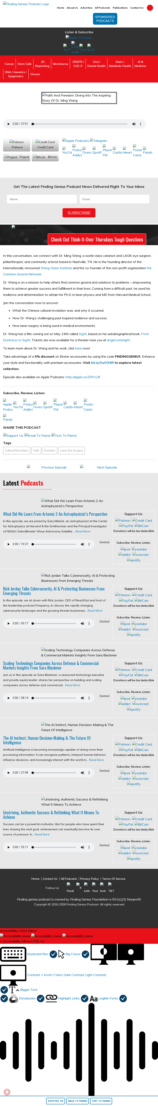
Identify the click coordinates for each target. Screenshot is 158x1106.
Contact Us (137, 7)
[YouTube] (67, 48)
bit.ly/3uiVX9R (102, 363)
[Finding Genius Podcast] (26, 4)
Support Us (55, 1101)
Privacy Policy (89, 878)
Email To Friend (77, 1101)
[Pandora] (147, 150)
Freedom (49, 450)
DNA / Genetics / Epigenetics (16, 74)
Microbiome (60, 64)
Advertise (86, 7)
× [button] (1, 941)
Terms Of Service (113, 878)
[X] (79, 887)
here (78, 348)
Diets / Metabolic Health (120, 64)
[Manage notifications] (7, 1092)
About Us (72, 7)
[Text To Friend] (63, 435)
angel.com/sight (118, 340)
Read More (83, 531)
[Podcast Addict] (75, 48)
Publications (120, 7)
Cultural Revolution (16, 450)
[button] (29, 954)
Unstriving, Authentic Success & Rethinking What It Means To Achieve (51, 814)
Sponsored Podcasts (105, 19)
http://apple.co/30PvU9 (83, 377)
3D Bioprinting (42, 64)
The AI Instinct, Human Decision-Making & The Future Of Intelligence (47, 740)
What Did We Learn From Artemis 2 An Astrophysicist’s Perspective (55, 514)
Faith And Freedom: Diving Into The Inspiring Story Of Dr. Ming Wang (70, 110)
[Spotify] (91, 48)
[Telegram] (98, 140)
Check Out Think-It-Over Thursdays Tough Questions (97, 239)
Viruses (35, 74)
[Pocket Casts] (137, 150)
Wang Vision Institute (56, 268)
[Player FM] (107, 150)
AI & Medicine (140, 64)
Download (104, 542)
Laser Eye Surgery (71, 450)
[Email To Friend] (37, 435)
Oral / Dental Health (96, 64)
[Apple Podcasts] (79, 37)
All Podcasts (102, 7)
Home (60, 7)
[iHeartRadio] (127, 150)
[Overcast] (83, 48)
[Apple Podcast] (125, 549)
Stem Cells (24, 64)
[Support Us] (13, 435)
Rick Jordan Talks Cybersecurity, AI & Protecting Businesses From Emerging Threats (54, 591)
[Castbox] (117, 150)
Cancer (9, 64)
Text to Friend (101, 1101)
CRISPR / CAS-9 (78, 64)
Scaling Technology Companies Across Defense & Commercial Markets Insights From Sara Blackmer (51, 665)
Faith (36, 450)
